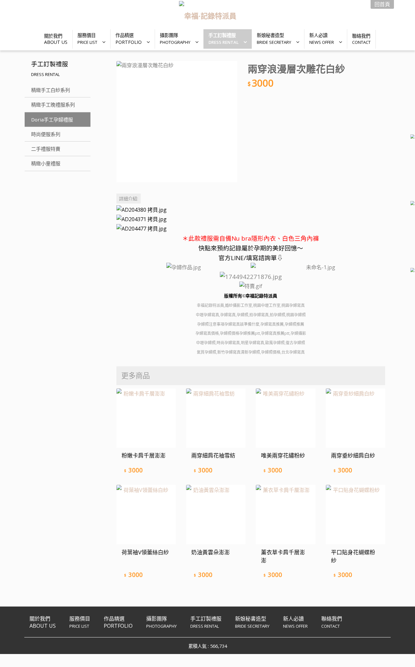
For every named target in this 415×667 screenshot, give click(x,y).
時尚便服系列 (45, 134)
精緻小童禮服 (45, 163)
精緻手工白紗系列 (50, 90)
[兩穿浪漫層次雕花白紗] (176, 121)
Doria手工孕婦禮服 (52, 119)
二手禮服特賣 (45, 148)
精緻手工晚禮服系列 (53, 104)
